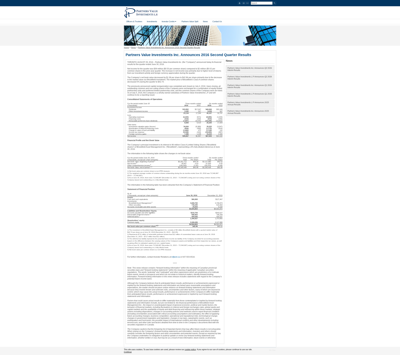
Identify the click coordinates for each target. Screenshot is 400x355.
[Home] (239, 3)
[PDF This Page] (247, 3)
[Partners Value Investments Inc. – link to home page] (142, 12)
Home (126, 48)
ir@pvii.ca (175, 257)
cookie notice (190, 349)
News (133, 48)
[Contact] (243, 3)
